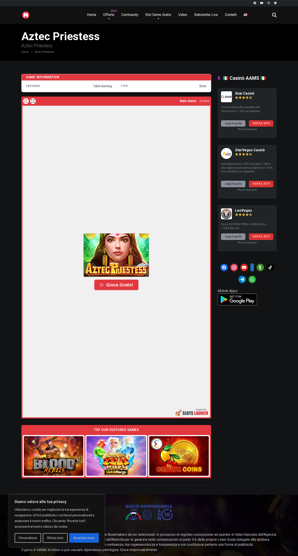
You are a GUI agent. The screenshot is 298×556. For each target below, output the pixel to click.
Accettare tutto (84, 538)
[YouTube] (261, 3)
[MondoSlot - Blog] (25, 13)
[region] (57, 521)
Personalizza (28, 538)
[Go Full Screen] (33, 101)
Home (91, 15)
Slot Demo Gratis (158, 15)
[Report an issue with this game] (26, 101)
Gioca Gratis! (119, 284)
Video (182, 15)
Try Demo (54, 456)
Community (129, 15)
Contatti (231, 15)
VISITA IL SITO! (261, 123)
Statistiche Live (206, 15)
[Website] (275, 3)
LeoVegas (243, 210)
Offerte (108, 15)
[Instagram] (268, 3)
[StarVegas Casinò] (226, 158)
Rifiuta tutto (55, 538)
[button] (116, 255)
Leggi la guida (233, 123)
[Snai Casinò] (226, 101)
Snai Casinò (244, 93)
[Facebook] (254, 3)
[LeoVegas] (226, 218)
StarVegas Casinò (250, 150)
